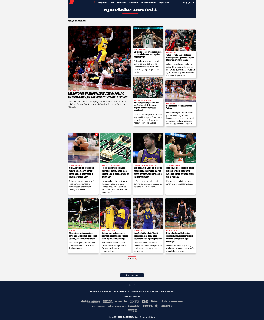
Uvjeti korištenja (106, 291)
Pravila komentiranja (121, 291)
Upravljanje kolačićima (132, 296)
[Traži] (194, 2)
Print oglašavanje (167, 291)
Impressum (93, 291)
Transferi (121, 2)
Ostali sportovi (148, 2)
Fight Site (164, 2)
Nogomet (102, 2)
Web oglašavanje (153, 291)
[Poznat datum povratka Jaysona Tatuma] (180, 91)
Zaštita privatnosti (137, 291)
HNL (112, 2)
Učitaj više (131, 258)
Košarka (133, 2)
